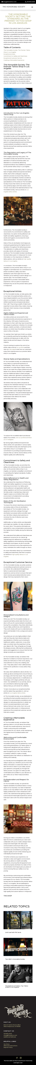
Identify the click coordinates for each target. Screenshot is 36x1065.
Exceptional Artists (9, 54)
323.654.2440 (31, 1)
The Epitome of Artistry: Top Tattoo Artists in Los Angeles (16, 986)
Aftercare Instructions (10, 1045)
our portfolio (20, 347)
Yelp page (12, 349)
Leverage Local (17, 1062)
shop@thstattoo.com (9, 1)
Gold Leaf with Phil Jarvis (13, 932)
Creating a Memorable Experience (14, 60)
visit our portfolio (21, 437)
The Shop (8, 896)
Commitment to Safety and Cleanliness (15, 56)
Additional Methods (10, 1037)
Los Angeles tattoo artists (17, 693)
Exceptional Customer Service (13, 58)
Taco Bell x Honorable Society (15, 959)
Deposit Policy (8, 1047)
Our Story (6, 1044)
